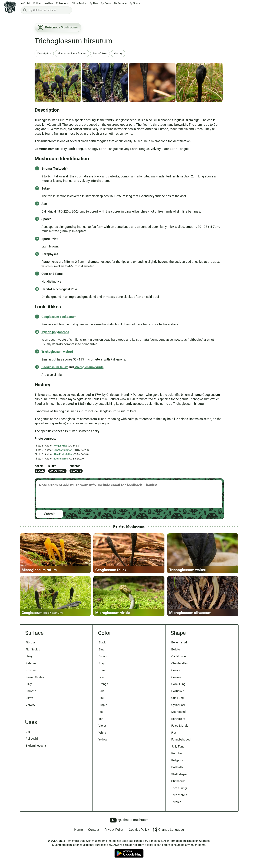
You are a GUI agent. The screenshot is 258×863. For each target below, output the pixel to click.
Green (102, 670)
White (102, 732)
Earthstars (178, 718)
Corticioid (177, 691)
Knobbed (177, 753)
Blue (101, 649)
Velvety (76, 470)
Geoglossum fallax (54, 367)
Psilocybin (32, 738)
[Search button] (25, 10)
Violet (102, 725)
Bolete (175, 649)
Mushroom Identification (72, 53)
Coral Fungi (57, 470)
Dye (28, 731)
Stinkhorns (178, 781)
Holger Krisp (60, 445)
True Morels (179, 795)
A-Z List (25, 3)
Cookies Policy (139, 829)
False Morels (179, 725)
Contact (93, 829)
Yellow (102, 739)
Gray (101, 663)
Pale (101, 691)
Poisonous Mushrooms (61, 27)
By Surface (120, 3)
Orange (103, 684)
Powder (31, 670)
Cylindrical (178, 705)
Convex (176, 677)
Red (101, 711)
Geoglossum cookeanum (59, 317)
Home (78, 829)
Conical (176, 670)
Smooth (31, 691)
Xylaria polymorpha (55, 332)
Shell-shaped (179, 774)
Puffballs (177, 767)
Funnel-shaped (181, 739)
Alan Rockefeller (63, 454)
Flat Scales (33, 649)
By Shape (135, 3)
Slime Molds (79, 3)
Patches (31, 663)
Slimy (29, 698)
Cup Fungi (177, 698)
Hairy (29, 656)
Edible (37, 3)
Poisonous (62, 3)
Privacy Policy (114, 829)
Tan (100, 718)
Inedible (48, 3)
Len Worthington (63, 450)
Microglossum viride (89, 367)
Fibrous (31, 642)
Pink (101, 698)
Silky (29, 684)
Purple (102, 705)
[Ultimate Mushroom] (10, 7)
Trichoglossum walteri (57, 351)
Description (44, 53)
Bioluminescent (36, 745)
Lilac (101, 677)
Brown (102, 656)
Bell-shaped (179, 642)
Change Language (171, 829)
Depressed (178, 711)
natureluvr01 (61, 458)
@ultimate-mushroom (132, 820)
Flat (173, 732)
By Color (106, 3)
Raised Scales (35, 677)
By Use (94, 3)
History (118, 53)
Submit (49, 514)
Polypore (177, 760)
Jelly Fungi (178, 746)
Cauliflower (178, 656)
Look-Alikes (100, 53)
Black (40, 470)
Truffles (176, 802)
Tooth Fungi (179, 788)
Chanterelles (179, 663)
